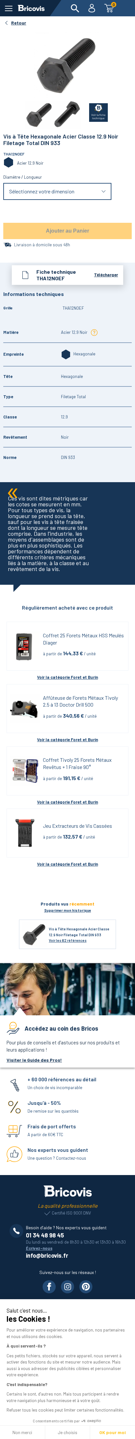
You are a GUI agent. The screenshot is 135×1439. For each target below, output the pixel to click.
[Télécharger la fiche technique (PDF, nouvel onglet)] (94, 111)
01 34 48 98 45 (45, 1235)
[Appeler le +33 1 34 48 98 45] (18, 1231)
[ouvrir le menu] (8, 8)
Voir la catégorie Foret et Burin (67, 677)
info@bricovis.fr (47, 1255)
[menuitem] (75, 8)
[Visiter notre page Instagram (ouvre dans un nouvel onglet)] (67, 1286)
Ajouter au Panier (67, 231)
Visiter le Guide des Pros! (34, 1060)
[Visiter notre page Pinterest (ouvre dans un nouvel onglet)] (85, 1286)
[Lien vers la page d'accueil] (31, 8)
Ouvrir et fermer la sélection (57, 191)
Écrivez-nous (39, 1248)
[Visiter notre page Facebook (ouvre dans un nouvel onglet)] (49, 1286)
